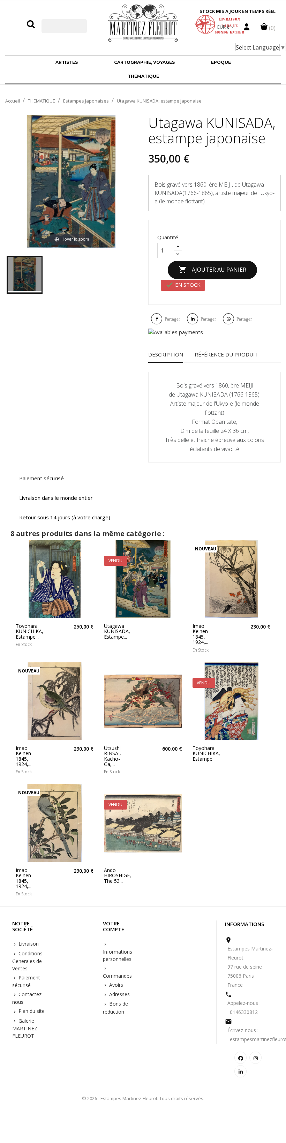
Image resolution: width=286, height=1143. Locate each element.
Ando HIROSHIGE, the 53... (115, 875)
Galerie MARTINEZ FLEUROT (24, 1028)
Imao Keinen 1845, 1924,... (200, 634)
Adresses (119, 994)
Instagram (255, 1057)
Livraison (28, 943)
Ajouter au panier (212, 269)
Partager (172, 319)
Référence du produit (226, 354)
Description (165, 354)
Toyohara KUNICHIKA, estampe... (27, 631)
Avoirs (115, 985)
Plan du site (31, 1011)
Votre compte (113, 926)
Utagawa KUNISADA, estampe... (115, 631)
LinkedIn (240, 1071)
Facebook (240, 1057)
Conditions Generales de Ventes (27, 961)
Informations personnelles (117, 955)
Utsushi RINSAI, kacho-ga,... (112, 756)
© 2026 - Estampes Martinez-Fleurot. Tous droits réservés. (143, 1098)
